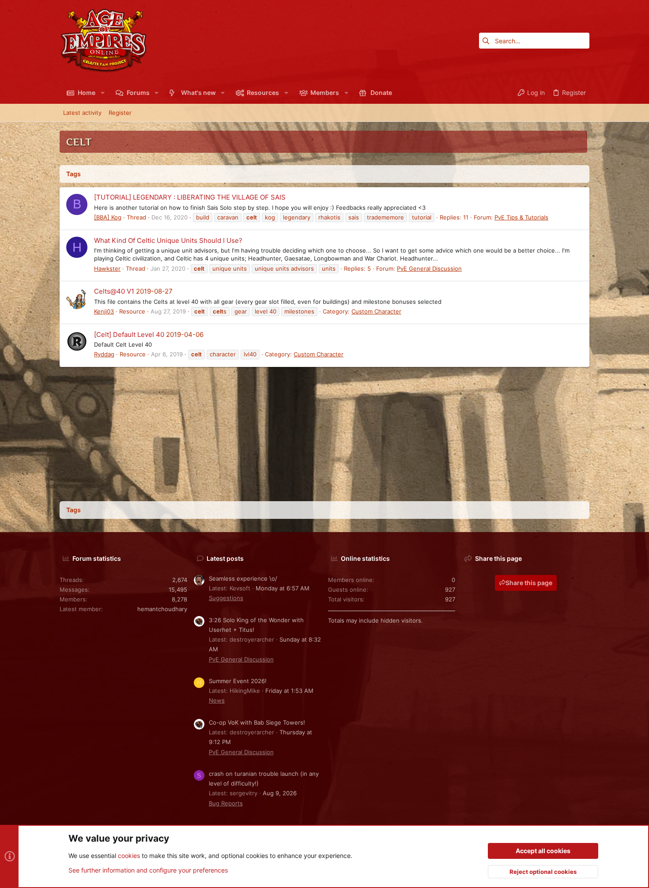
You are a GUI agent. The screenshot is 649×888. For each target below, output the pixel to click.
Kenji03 (104, 311)
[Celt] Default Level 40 (129, 334)
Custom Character (376, 311)
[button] (102, 93)
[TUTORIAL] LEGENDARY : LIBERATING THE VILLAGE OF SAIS (190, 197)
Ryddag (104, 354)
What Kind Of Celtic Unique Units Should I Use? (168, 240)
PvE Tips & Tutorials (521, 217)
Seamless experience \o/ (243, 578)
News (217, 700)
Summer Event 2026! (238, 680)
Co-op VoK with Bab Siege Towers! (257, 722)
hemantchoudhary (162, 608)
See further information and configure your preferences (148, 870)
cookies (129, 855)
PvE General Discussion (429, 268)
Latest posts (225, 558)
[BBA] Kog (107, 217)
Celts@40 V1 (114, 291)
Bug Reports (226, 803)
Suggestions (226, 597)
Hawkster (107, 268)
